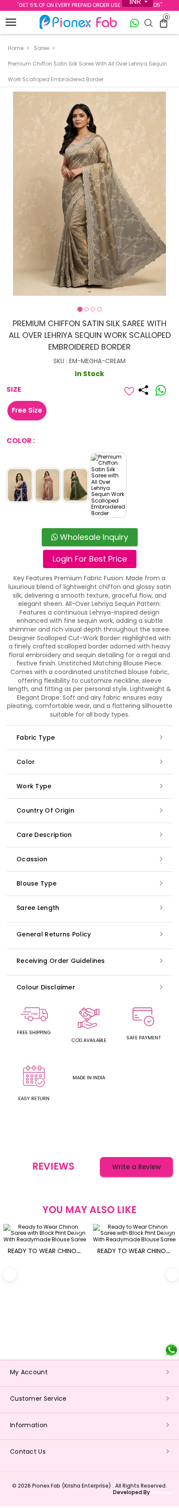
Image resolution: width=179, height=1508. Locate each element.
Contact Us (28, 1451)
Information (28, 1425)
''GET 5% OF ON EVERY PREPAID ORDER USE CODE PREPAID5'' (89, 5)
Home (15, 48)
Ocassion (32, 859)
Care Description (44, 834)
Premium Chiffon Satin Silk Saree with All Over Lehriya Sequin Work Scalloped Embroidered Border (87, 71)
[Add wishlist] (129, 391)
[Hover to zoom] (89, 193)
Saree (41, 48)
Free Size (27, 410)
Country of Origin (45, 810)
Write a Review (136, 1166)
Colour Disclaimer (46, 987)
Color (26, 761)
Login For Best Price (90, 558)
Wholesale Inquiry (93, 537)
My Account (29, 1372)
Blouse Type (36, 883)
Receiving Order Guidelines (61, 960)
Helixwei (161, 1492)
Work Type (34, 786)
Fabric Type (36, 737)
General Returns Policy (54, 934)
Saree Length (38, 907)
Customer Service (38, 1398)
